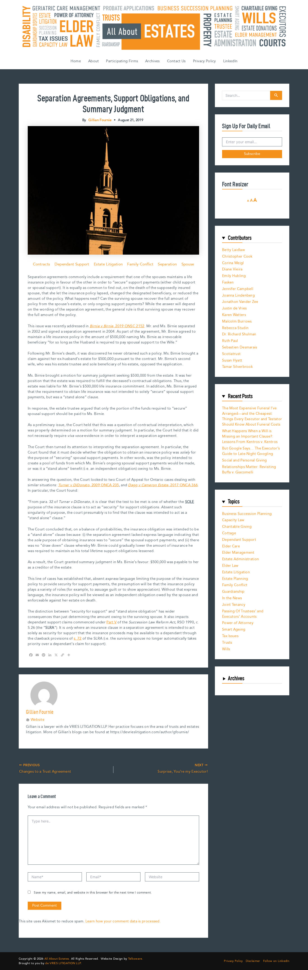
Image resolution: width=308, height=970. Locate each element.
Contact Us (176, 61)
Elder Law (230, 566)
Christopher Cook (237, 256)
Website (37, 720)
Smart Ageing (234, 629)
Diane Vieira (232, 269)
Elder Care (231, 546)
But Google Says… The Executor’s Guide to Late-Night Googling (251, 451)
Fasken (228, 282)
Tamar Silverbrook (237, 367)
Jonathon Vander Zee (240, 302)
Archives (152, 61)
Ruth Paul (230, 341)
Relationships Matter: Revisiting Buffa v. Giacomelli (249, 469)
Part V (111, 622)
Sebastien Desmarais (239, 347)
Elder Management (238, 552)
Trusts (227, 642)
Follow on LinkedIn (276, 961)
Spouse (188, 264)
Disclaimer (253, 961)
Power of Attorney (237, 623)
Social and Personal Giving (244, 460)
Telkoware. (135, 958)
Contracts (41, 264)
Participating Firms (122, 61)
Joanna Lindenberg (238, 295)
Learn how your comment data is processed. (123, 921)
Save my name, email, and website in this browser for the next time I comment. (93, 892)
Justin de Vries (234, 308)
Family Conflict (140, 264)
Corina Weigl (233, 263)
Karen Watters (234, 315)
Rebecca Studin (235, 328)
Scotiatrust (231, 354)
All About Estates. (57, 958)
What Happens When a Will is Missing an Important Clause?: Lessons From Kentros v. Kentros (250, 436)
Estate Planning (235, 579)
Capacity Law (233, 520)
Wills (226, 649)
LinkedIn (230, 61)
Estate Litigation (108, 264)
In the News (232, 598)
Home (76, 61)
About (93, 61)
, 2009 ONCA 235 (88, 485)
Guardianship (233, 591)
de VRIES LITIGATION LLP (63, 963)
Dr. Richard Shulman (239, 334)
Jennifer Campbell (237, 289)
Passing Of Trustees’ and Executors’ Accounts (242, 614)
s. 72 (78, 638)
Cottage (229, 533)
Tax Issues (230, 636)
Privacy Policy (204, 61)
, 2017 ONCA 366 (163, 485)
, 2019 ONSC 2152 (117, 326)
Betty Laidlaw (233, 250)
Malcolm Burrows (237, 321)
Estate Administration (240, 559)
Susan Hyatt (232, 360)
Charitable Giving (237, 527)
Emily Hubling (234, 276)
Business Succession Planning (247, 514)
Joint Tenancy (233, 605)
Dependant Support (72, 264)
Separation (167, 264)
